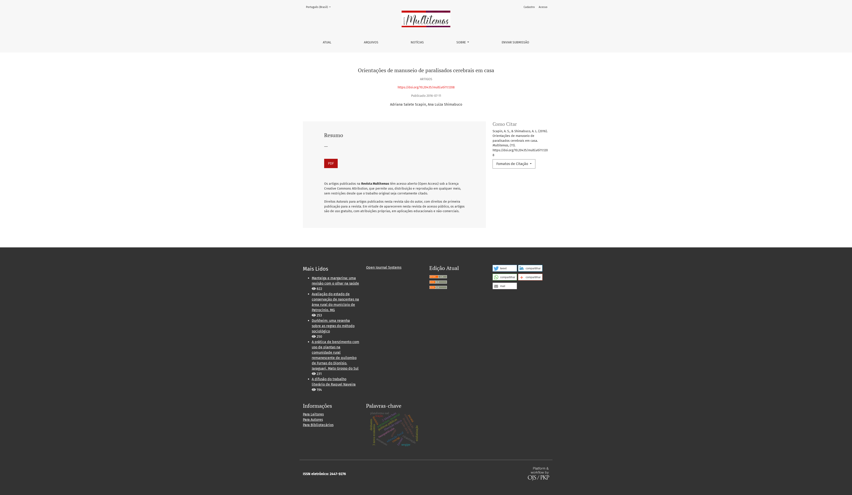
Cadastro (529, 7)
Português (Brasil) (319, 7)
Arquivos (371, 42)
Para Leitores (313, 414)
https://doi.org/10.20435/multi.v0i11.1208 (426, 87)
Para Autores (313, 419)
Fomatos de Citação (512, 164)
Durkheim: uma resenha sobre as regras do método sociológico (333, 325)
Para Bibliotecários (318, 425)
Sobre (461, 42)
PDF (331, 163)
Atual (327, 42)
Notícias (417, 42)
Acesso (543, 7)
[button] (505, 268)
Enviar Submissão (515, 42)
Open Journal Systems (383, 267)
